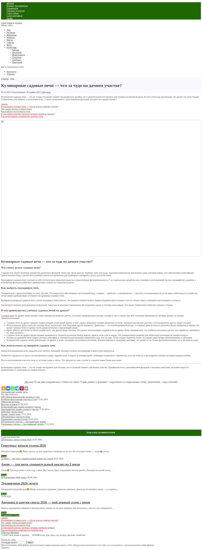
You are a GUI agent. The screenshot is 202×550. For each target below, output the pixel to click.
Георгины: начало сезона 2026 (23, 445)
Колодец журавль (9, 404)
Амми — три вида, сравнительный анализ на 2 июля (40, 464)
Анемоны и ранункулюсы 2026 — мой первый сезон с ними (45, 502)
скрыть (4, 104)
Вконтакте (11, 71)
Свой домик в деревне (11, 23)
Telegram (11, 74)
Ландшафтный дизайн (11, 392)
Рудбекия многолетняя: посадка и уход (19, 399)
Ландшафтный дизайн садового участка (20, 409)
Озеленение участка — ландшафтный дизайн (22, 424)
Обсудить (46, 92)
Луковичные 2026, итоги (19, 483)
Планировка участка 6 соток (14, 419)
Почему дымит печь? (11, 414)
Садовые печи (7, 315)
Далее (4, 456)
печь (25, 392)
